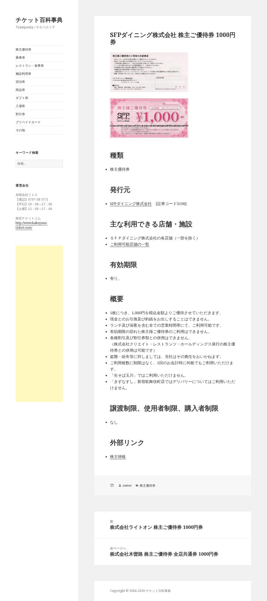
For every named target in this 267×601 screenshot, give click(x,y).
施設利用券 (23, 73)
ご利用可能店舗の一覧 (129, 244)
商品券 (20, 90)
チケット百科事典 (39, 19)
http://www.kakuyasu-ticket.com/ (31, 225)
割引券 (20, 114)
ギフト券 (22, 98)
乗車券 (20, 57)
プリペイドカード (28, 122)
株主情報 (118, 456)
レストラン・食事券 (30, 65)
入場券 (20, 106)
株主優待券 (23, 49)
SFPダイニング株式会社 (131, 203)
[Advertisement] (39, 324)
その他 (20, 130)
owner (127, 485)
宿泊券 (20, 81)
